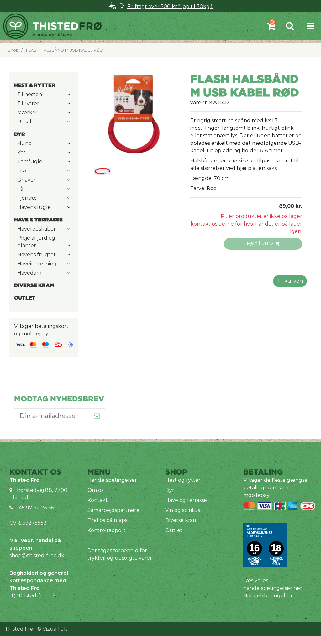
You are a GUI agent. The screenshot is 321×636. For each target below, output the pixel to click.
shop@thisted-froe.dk (36, 555)
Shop (13, 50)
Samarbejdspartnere (113, 510)
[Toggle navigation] (310, 25)
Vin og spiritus (182, 510)
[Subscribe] (97, 415)
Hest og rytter (183, 480)
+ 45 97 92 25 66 (33, 508)
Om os (95, 490)
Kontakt (97, 500)
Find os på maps (107, 520)
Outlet (173, 530)
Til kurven (290, 281)
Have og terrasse (186, 500)
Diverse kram (181, 520)
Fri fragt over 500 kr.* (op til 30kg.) (170, 6)
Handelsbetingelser (112, 480)
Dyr (169, 490)
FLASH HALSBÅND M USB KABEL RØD (64, 50)
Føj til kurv (261, 244)
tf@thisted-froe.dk (32, 596)
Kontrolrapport (106, 530)
